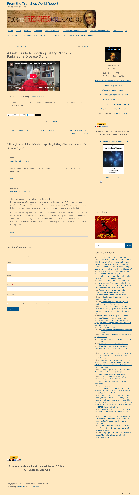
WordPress (21, 487)
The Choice (105, 386)
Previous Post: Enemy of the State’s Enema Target (26, 130)
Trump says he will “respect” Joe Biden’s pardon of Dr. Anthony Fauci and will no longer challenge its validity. (113, 435)
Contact (27, 31)
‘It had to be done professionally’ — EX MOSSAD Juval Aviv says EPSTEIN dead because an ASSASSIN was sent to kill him (113, 390)
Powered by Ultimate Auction (130, 494)
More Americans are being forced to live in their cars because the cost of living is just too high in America (113, 355)
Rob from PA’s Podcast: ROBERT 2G (113, 90)
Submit (129, 245)
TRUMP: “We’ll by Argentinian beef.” (114, 257)
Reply (12, 178)
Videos (85, 46)
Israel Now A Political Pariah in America (113, 344)
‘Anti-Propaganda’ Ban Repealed (113, 109)
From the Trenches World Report (32, 4)
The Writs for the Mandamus (81, 35)
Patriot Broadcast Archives (19, 35)
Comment (12, 262)
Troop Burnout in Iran (107, 327)
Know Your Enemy (52, 31)
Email (9, 285)
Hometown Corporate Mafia (75, 31)
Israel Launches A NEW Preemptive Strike (114, 281)
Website (10, 294)
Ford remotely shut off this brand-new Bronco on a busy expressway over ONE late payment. (112, 411)
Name (9, 276)
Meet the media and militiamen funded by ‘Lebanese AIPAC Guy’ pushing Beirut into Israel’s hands (113, 348)
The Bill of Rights (120, 31)
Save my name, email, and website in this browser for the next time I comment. (37, 304)
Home (10, 31)
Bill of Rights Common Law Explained (50, 35)
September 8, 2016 (19, 46)
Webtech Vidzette (37, 97)
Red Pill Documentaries (100, 31)
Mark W (55, 121)
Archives (38, 31)
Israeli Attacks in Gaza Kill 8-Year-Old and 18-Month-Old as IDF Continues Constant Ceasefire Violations (112, 428)
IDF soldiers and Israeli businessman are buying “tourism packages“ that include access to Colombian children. (113, 323)
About (18, 31)
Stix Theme (36, 487)
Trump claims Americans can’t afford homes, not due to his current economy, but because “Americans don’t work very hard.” (111, 292)
